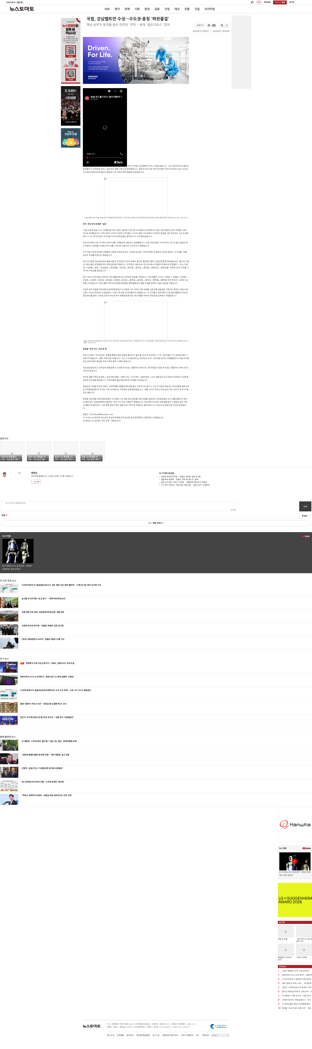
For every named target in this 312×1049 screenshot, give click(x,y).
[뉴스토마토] (22, 9)
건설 (197, 9)
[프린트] (209, 25)
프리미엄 (210, 9)
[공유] (213, 25)
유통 (187, 9)
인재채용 (120, 1035)
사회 (137, 9)
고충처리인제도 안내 (170, 1035)
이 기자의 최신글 (166, 473)
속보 (107, 9)
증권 (147, 9)
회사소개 (110, 1035)
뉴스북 (36, 482)
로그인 (291, 2)
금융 (157, 9)
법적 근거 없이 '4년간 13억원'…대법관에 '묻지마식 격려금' (184, 482)
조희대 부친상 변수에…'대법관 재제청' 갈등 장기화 (181, 477)
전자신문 (267, 2)
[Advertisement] (241, 52)
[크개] (221, 25)
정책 (127, 9)
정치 (117, 9)
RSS (197, 1035)
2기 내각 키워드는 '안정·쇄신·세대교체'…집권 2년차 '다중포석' (185, 485)
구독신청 (205, 1035)
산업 (167, 9)
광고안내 (130, 1035)
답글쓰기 (200, 25)
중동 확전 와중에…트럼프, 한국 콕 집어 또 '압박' (180, 479)
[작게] (226, 25)
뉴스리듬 (283, 848)
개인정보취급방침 (143, 1035)
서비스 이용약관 (187, 1035)
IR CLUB (156, 1035)
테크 (177, 9)
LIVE (259, 2)
